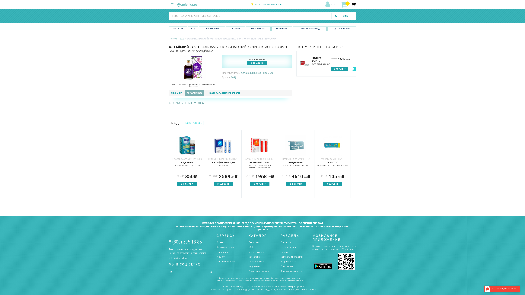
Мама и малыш (258, 29)
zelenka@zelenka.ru (178, 258)
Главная (173, 38)
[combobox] (248, 15)
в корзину (340, 69)
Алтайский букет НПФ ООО (257, 72)
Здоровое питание (342, 29)
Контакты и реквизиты (292, 257)
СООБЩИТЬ (257, 63)
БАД (193, 29)
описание (176, 93)
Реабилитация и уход (310, 29)
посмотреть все (193, 123)
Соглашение (287, 266)
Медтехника (281, 29)
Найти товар (223, 252)
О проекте (286, 242)
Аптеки (220, 242)
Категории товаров (226, 247)
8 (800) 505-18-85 (185, 242)
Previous (171, 165)
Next (354, 165)
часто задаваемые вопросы (224, 93)
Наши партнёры (288, 247)
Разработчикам (288, 261)
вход (333, 5)
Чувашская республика (267, 4)
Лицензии (285, 252)
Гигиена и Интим (212, 29)
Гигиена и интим (256, 252)
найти (345, 16)
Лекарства (178, 29)
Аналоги (221, 257)
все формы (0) (194, 93)
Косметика (235, 29)
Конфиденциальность (291, 271)
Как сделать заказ (226, 261)
